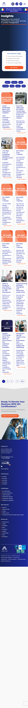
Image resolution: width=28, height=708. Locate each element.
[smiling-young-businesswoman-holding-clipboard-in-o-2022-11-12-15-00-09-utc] (7, 276)
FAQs (3, 534)
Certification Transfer (7, 498)
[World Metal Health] (21, 326)
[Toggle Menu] (25, 4)
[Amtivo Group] (7, 549)
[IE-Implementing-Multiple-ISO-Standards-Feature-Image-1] (21, 276)
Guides (12, 86)
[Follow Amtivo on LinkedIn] (6, 463)
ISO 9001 (4, 476)
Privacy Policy (16, 557)
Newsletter (5, 536)
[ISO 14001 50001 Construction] (21, 98)
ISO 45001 (4, 482)
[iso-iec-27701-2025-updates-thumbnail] (7, 326)
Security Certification (7, 493)
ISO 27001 (4, 480)
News (23, 86)
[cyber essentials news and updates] (7, 98)
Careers (4, 511)
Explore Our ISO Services (10, 416)
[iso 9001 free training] (21, 236)
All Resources (5, 522)
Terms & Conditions (12, 559)
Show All (8, 82)
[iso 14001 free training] (7, 236)
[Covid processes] (7, 143)
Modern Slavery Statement (6, 557)
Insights (18, 86)
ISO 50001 (4, 484)
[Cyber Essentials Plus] (16, 547)
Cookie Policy (4, 559)
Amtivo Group (5, 513)
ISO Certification (6, 491)
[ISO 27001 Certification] (22, 547)
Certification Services (7, 496)
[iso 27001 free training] (21, 143)
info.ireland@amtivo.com (7, 456)
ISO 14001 (4, 478)
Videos (20, 82)
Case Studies (5, 533)
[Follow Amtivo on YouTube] (2, 466)
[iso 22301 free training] (21, 190)
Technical (14, 82)
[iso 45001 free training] (7, 190)
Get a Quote (14, 67)
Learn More (7, 129)
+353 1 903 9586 (5, 458)
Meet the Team (5, 509)
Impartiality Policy (22, 559)
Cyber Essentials (6, 494)
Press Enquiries (4, 468)
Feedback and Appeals (7, 500)
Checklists (5, 86)
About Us (4, 507)
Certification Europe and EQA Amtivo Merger (13, 514)
